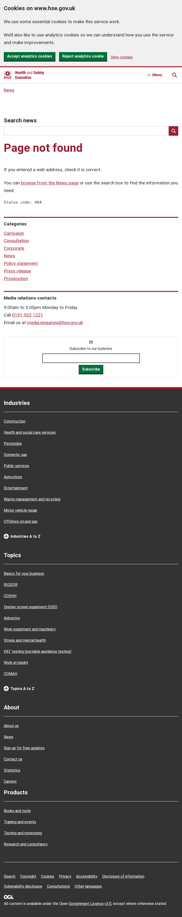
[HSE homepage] (24, 75)
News (9, 90)
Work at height (16, 662)
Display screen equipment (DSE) (30, 607)
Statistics (12, 770)
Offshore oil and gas (20, 521)
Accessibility (86, 876)
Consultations (58, 886)
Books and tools (17, 811)
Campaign (14, 233)
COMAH (10, 673)
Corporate (14, 248)
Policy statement (21, 263)
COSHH (10, 596)
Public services (16, 466)
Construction (14, 421)
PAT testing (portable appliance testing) (37, 651)
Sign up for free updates (24, 748)
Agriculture (13, 477)
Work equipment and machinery (30, 629)
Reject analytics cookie (83, 56)
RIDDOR (11, 584)
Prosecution (16, 278)
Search (9, 876)
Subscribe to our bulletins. (91, 348)
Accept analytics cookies (29, 56)
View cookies (122, 57)
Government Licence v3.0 (90, 903)
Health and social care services (30, 432)
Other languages (88, 886)
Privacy (65, 876)
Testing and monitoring (23, 833)
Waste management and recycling (32, 499)
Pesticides (13, 443)
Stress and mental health (25, 640)
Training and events (20, 822)
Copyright (28, 876)
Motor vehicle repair (20, 510)
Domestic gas (15, 454)
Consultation (16, 240)
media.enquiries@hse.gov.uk (55, 322)
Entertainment (16, 488)
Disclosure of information (123, 876)
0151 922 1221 (27, 315)
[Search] (173, 131)
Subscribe (91, 369)
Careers (10, 781)
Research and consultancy (26, 844)
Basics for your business (24, 573)
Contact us (13, 759)
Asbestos (12, 618)
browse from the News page (49, 183)
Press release (17, 271)
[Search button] (174, 75)
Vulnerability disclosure (23, 886)
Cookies (47, 876)
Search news (20, 120)
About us (11, 726)
